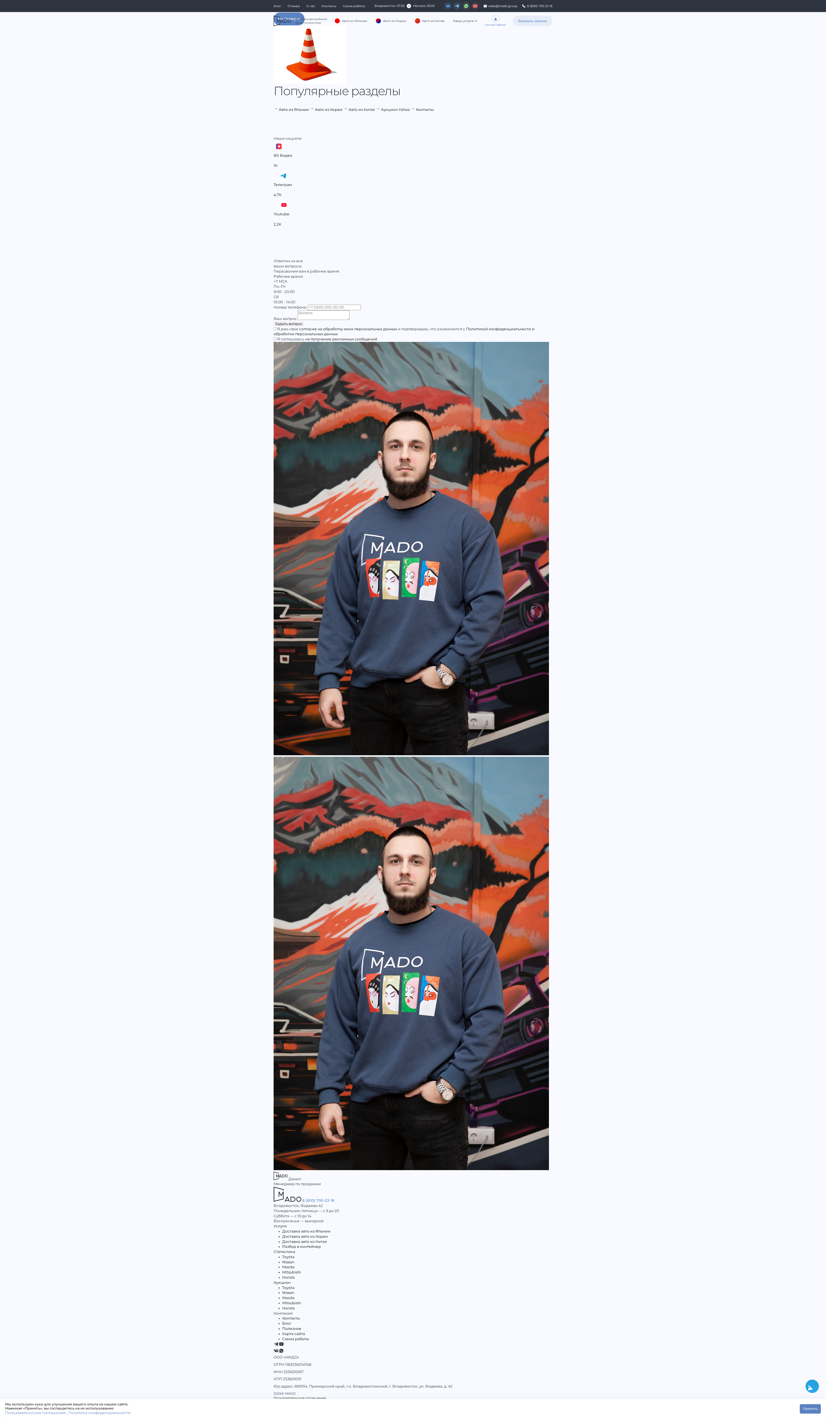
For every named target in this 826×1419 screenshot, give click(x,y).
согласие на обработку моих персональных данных (348, 329)
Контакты (329, 6)
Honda (288, 1277)
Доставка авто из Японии (306, 1231)
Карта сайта (293, 1334)
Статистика (284, 1252)
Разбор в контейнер (301, 1246)
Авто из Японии (354, 21)
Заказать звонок (532, 21)
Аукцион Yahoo (395, 109)
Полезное (291, 1328)
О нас (310, 6)
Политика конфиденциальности (99, 1413)
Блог (277, 6)
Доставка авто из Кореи (305, 1236)
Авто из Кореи (394, 21)
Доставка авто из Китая (304, 1241)
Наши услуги (463, 21)
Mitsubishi (291, 1272)
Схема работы (354, 6)
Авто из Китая (433, 21)
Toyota (288, 1257)
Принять (810, 1409)
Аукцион (282, 1282)
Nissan (288, 1262)
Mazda (288, 1267)
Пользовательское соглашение (300, 1398)
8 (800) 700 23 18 (539, 6)
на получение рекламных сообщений (341, 339)
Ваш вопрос (285, 318)
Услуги (280, 1226)
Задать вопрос (289, 324)
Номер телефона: (290, 307)
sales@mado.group (502, 6)
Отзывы (294, 6)
